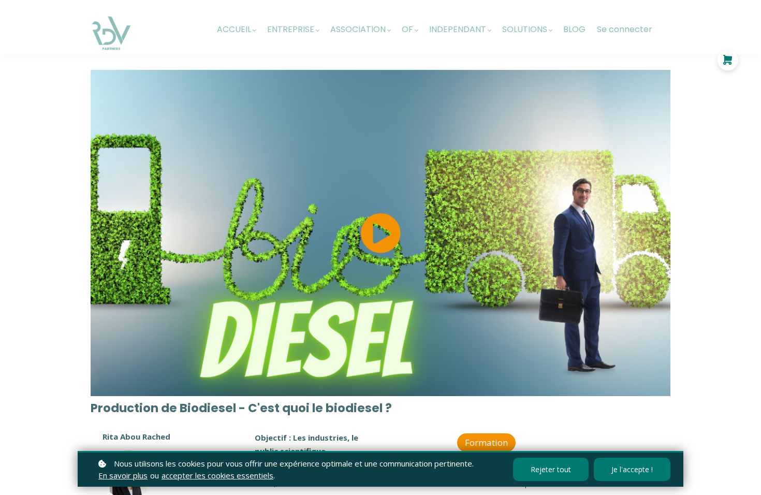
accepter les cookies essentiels (217, 475)
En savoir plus (123, 475)
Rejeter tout (551, 469)
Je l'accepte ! (632, 469)
